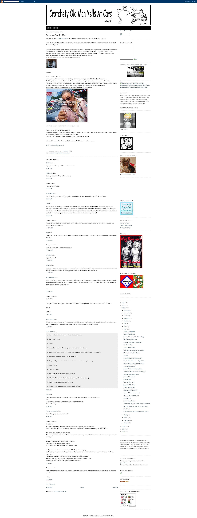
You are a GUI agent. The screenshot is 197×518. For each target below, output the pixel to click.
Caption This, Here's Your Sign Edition (134, 361)
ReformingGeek (50, 277)
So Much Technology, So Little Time (134, 350)
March (126, 417)
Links (55, 28)
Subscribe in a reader (126, 31)
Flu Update (127, 409)
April (125, 415)
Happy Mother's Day (129, 387)
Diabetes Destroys (125, 228)
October (126, 316)
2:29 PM (49, 406)
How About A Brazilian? (130, 390)
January (126, 423)
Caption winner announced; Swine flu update (136, 412)
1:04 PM (49, 314)
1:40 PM (49, 463)
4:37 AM (49, 179)
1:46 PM (49, 327)
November (127, 313)
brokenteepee (49, 319)
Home (49, 28)
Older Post (115, 487)
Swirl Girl (48, 255)
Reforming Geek (62, 38)
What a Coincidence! (129, 377)
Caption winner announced (131, 374)
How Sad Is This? (128, 345)
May (125, 329)
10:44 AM (49, 291)
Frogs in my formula (51, 411)
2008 (124, 426)
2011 (124, 302)
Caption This (127, 379)
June (125, 326)
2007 (124, 429)
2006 (124, 432)
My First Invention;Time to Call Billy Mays (136, 406)
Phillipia (48, 163)
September (127, 318)
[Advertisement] (129, 187)
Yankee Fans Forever (126, 225)
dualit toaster (57, 153)
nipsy (47, 232)
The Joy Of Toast (124, 223)
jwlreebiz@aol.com (125, 463)
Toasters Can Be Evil (56, 35)
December (127, 310)
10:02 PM (49, 480)
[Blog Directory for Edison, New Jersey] (124, 482)
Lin (47, 203)
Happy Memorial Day (130, 347)
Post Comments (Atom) (60, 491)
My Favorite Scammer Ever (131, 395)
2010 (124, 305)
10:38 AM (49, 273)
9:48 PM (49, 416)
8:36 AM (49, 199)
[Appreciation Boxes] (126, 214)
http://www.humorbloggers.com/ (55, 145)
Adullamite (49, 173)
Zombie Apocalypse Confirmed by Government (137, 404)
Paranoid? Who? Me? (129, 385)
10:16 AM (49, 228)
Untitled (126, 355)
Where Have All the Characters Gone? (134, 363)
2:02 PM (49, 390)
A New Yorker (50, 193)
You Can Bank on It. (129, 382)
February (126, 420)
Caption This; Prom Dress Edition (133, 342)
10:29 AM (49, 250)
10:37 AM (49, 260)
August (126, 321)
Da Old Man (49, 331)
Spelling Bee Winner (129, 331)
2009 (124, 308)
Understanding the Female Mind (132, 358)
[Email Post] (70, 151)
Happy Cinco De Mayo (130, 401)
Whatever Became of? (130, 366)
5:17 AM (49, 189)
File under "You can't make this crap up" (135, 371)
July (125, 324)
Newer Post (49, 487)
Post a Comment (50, 484)
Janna (47, 394)
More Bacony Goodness (130, 339)
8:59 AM (49, 215)
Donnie (48, 265)
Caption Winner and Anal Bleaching (134, 337)
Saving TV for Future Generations (133, 369)
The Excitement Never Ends (131, 353)
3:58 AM (49, 168)
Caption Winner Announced (131, 393)
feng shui (66, 153)
